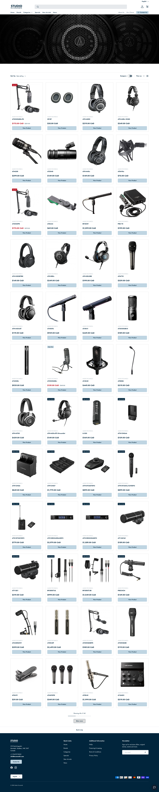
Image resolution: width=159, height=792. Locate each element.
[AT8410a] (132, 150)
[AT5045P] (61, 622)
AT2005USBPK (88, 643)
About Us (121, 12)
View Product (27, 128)
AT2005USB (122, 643)
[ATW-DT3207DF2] (97, 465)
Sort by (12, 76)
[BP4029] (97, 203)
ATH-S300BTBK (17, 276)
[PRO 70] (132, 203)
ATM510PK (51, 695)
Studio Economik (19, 785)
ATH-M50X (86, 119)
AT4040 (85, 381)
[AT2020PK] (26, 203)
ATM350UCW (17, 643)
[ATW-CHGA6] (132, 412)
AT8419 (15, 695)
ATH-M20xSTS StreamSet (56, 433)
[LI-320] (97, 412)
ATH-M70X (16, 433)
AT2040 (50, 171)
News (55, 12)
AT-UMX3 (121, 695)
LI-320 (85, 433)
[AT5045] (97, 674)
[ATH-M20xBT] (26, 307)
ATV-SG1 (15, 590)
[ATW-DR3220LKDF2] (97, 517)
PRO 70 (120, 224)
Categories (26, 12)
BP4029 (86, 224)
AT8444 (50, 224)
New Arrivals (46, 12)
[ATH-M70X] (26, 412)
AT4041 (85, 329)
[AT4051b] (61, 307)
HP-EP (49, 119)
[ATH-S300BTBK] (26, 255)
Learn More (16, 50)
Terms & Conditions (95, 752)
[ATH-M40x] (97, 150)
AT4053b (15, 381)
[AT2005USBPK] (97, 622)
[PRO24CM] (132, 569)
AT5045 (85, 695)
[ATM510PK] (61, 674)
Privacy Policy (93, 755)
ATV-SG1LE (122, 538)
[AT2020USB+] (61, 360)
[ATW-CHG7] (61, 465)
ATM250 (15, 171)
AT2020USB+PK (18, 119)
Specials (37, 12)
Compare (123, 76)
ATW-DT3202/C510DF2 (126, 486)
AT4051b (50, 329)
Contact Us (16, 762)
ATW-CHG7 (51, 486)
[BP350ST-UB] (97, 569)
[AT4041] (97, 307)
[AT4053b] (26, 360)
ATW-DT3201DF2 (18, 538)
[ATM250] (26, 150)
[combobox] (81, 7)
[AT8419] (26, 674)
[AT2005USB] (132, 622)
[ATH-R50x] (61, 255)
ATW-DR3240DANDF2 (55, 538)
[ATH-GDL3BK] (97, 255)
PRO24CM (121, 590)
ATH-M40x (86, 171)
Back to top (79, 730)
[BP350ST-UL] (61, 569)
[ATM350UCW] (26, 622)
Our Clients (130, 12)
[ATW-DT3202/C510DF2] (132, 465)
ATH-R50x (50, 276)
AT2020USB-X (123, 329)
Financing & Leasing (95, 748)
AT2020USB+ (52, 381)
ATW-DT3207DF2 (89, 486)
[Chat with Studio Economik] (154, 787)
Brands (19, 12)
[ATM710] (132, 255)
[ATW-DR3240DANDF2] (61, 517)
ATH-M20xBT (16, 329)
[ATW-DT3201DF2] (26, 517)
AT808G (121, 381)
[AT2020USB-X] (132, 307)
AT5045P (50, 643)
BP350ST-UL (51, 590)
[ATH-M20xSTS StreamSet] (61, 412)
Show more (79, 721)
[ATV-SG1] (26, 569)
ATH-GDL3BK (87, 276)
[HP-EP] (61, 98)
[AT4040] (97, 360)
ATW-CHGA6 (122, 433)
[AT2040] (61, 150)
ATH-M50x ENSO (124, 119)
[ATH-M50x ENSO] (132, 98)
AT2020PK (16, 224)
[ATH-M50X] (97, 98)
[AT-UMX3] (132, 674)
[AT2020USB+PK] (26, 98)
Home (12, 12)
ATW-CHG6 (16, 486)
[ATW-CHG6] (26, 465)
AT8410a (121, 171)
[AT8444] (61, 203)
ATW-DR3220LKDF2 (90, 538)
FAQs (91, 744)
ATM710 (121, 276)
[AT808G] (132, 360)
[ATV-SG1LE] (132, 517)
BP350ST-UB (87, 590)
